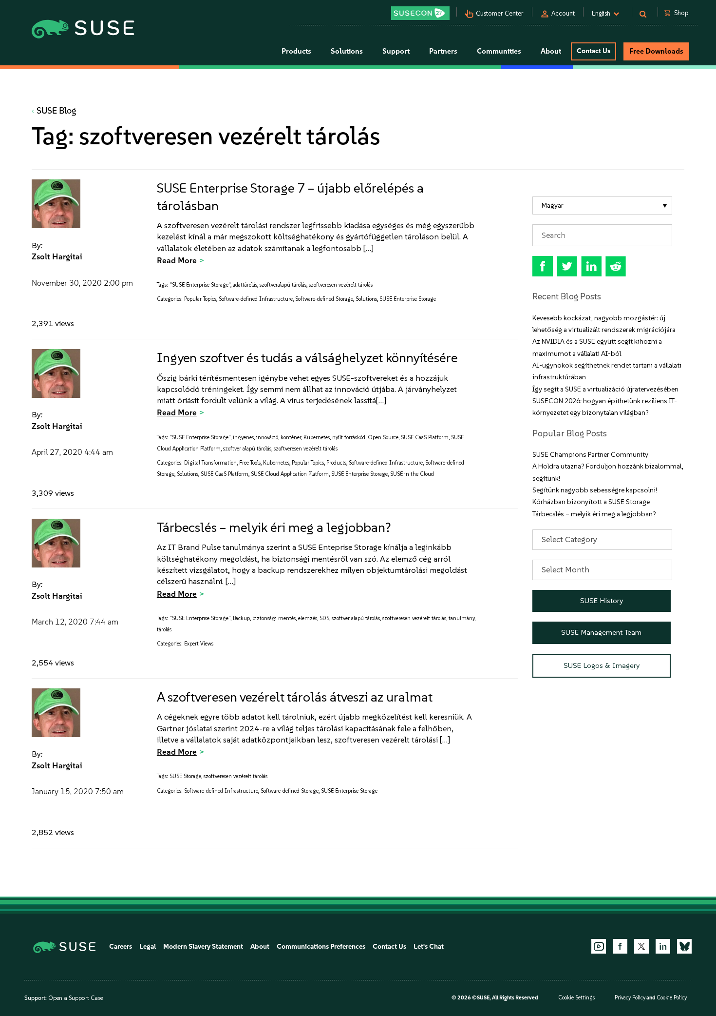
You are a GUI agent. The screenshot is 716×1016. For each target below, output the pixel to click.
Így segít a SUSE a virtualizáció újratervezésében (605, 389)
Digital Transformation (210, 463)
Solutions (366, 299)
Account (563, 13)
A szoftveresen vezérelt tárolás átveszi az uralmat (295, 697)
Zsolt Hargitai (57, 256)
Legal (147, 946)
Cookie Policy (672, 998)
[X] (641, 946)
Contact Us (593, 51)
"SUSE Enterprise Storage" (200, 285)
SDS (324, 618)
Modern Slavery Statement (203, 946)
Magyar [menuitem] (553, 205)
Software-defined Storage (324, 299)
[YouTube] (598, 946)
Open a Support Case (75, 998)
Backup (241, 618)
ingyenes (243, 437)
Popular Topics (200, 299)
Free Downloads (656, 51)
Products (336, 463)
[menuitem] (602, 205)
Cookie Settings (576, 998)
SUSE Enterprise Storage (407, 299)
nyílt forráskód (348, 437)
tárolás (164, 629)
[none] (602, 205)
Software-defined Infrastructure (256, 299)
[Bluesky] (684, 946)
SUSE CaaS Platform (425, 437)
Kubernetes (316, 437)
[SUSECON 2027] (420, 13)
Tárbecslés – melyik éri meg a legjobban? (274, 527)
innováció (267, 437)
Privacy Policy (630, 998)
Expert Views (198, 644)
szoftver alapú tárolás (247, 449)
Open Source (383, 437)
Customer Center (500, 13)
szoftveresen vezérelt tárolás (341, 285)
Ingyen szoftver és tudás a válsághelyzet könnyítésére (307, 358)
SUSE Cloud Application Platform (290, 474)
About (259, 946)
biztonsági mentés (274, 618)
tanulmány (461, 618)
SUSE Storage (185, 776)
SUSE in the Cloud (412, 474)
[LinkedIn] (663, 946)
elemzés (307, 618)
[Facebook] (620, 946)
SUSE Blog (56, 110)
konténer (291, 437)
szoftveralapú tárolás (283, 285)
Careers (120, 946)
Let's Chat (429, 946)
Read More (177, 260)
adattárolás (245, 285)
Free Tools (250, 463)
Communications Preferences (321, 946)
